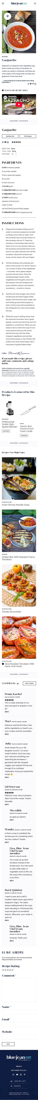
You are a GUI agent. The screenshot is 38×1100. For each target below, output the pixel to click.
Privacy (25, 1092)
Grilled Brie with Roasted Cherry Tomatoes (18, 558)
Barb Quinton (13, 890)
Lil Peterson (12, 786)
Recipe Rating (10, 966)
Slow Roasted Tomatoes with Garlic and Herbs (19, 665)
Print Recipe (28, 136)
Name (6, 1007)
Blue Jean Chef (17, 1092)
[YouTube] (17, 1075)
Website (7, 1032)
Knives (22, 423)
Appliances (5, 419)
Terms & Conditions (15, 1094)
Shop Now (6, 431)
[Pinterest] (24, 1075)
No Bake (5, 56)
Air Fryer (4, 554)
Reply (7, 712)
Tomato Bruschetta (11, 611)
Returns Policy (19, 1070)
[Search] (35, 3)
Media (19, 1066)
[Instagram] (21, 1075)
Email (6, 1019)
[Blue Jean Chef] (14, 3)
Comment (9, 975)
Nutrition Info (10, 136)
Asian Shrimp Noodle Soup (15, 505)
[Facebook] (13, 1075)
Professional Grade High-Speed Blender (9, 424)
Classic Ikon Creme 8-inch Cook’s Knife (27, 428)
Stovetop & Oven (6, 502)
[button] (3, 3)
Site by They (25, 1094)
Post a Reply (29, 683)
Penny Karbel (13, 694)
